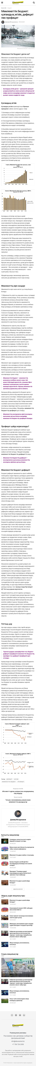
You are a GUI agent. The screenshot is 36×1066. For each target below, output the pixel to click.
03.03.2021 (13, 920)
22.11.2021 (13, 939)
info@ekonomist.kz (18, 1041)
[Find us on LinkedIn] (24, 1015)
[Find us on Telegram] (16, 1015)
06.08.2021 (13, 843)
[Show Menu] (2, 2)
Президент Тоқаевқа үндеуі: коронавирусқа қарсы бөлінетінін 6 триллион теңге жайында (20, 873)
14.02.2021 (13, 877)
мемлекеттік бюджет (9, 781)
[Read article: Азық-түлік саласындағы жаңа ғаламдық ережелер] (4, 1000)
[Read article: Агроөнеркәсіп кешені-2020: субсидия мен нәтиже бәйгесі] (4, 909)
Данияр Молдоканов (11, 22)
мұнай (27, 702)
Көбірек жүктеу (18, 889)
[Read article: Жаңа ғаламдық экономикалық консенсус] (4, 944)
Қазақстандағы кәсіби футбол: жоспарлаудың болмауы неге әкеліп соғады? (21, 863)
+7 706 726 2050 (18, 1044)
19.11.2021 (13, 947)
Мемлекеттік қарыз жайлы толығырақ (22, 855)
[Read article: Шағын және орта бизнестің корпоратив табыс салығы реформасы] (4, 848)
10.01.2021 (13, 857)
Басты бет (3, 8)
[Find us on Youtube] (20, 1015)
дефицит (9, 779)
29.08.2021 (13, 1003)
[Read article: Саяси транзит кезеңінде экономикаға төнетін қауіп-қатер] (4, 917)
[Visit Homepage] (18, 2)
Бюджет (10, 8)
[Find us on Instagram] (12, 1015)
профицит (21, 781)
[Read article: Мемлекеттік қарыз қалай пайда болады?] (4, 882)
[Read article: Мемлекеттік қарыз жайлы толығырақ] (4, 856)
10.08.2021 (13, 851)
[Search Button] (34, 2)
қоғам (16, 779)
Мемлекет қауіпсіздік (18, 76)
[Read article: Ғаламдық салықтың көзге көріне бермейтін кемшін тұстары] (4, 841)
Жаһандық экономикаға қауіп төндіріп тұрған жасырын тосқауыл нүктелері (18, 972)
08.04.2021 (13, 867)
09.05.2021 (22, 22)
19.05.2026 (13, 927)
